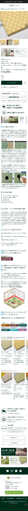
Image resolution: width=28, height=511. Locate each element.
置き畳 (12, 8)
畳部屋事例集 (14, 327)
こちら (24, 100)
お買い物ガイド (13, 437)
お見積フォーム (13, 323)
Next (26, 25)
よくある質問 (22, 327)
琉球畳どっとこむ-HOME (5, 8)
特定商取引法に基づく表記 (22, 498)
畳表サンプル (5, 323)
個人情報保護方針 (10, 498)
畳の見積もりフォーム (6, 256)
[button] (1, 349)
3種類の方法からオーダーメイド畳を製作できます (13, 318)
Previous (1, 25)
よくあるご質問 (13, 443)
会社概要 (3, 498)
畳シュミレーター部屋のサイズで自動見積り (11, 287)
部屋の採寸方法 (5, 327)
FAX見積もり (22, 323)
